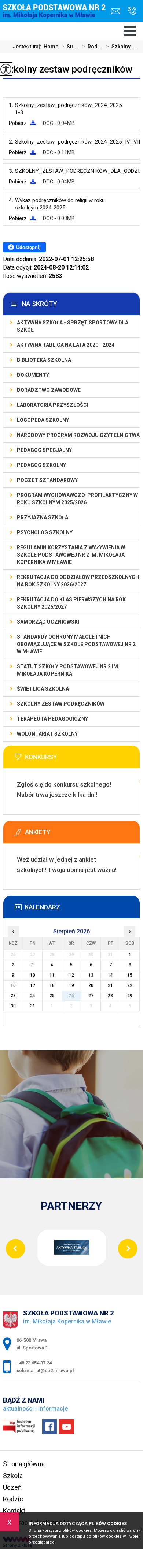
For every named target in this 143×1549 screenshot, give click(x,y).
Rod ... (92, 46)
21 (110, 985)
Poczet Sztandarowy (47, 480)
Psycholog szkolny (45, 532)
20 (91, 985)
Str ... (70, 46)
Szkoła (13, 1475)
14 (110, 975)
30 (13, 1005)
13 (91, 975)
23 (13, 995)
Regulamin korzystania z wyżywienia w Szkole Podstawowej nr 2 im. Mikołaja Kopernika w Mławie (71, 555)
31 (32, 1005)
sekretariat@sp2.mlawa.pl (117, 11)
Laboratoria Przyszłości (52, 405)
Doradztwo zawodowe (49, 390)
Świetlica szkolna (43, 689)
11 (52, 975)
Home (51, 46)
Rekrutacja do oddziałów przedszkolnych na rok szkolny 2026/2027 (78, 580)
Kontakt (14, 1511)
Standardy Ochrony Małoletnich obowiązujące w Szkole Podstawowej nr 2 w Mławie (76, 644)
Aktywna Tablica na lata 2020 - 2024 (65, 345)
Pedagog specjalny (44, 450)
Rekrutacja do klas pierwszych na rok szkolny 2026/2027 (71, 603)
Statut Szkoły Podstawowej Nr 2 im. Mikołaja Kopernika (68, 670)
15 (129, 975)
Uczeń (12, 1487)
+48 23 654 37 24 (130, 11)
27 (91, 995)
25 (52, 995)
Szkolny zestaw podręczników (67, 69)
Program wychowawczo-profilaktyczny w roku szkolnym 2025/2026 (77, 498)
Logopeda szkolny (43, 420)
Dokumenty (33, 375)
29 (129, 995)
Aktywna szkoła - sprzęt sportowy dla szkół (72, 326)
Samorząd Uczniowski (48, 622)
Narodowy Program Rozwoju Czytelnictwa (78, 435)
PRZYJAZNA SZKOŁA (42, 517)
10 (32, 975)
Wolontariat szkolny (47, 734)
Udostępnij (28, 247)
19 (71, 985)
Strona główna (24, 1464)
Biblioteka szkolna (44, 360)
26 (71, 995)
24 (32, 995)
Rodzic (13, 1499)
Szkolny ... (121, 46)
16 (13, 985)
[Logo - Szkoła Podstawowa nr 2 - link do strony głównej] (56, 17)
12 (71, 975)
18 (52, 985)
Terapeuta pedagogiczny (52, 719)
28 (110, 995)
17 (32, 985)
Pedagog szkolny (41, 465)
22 (129, 985)
